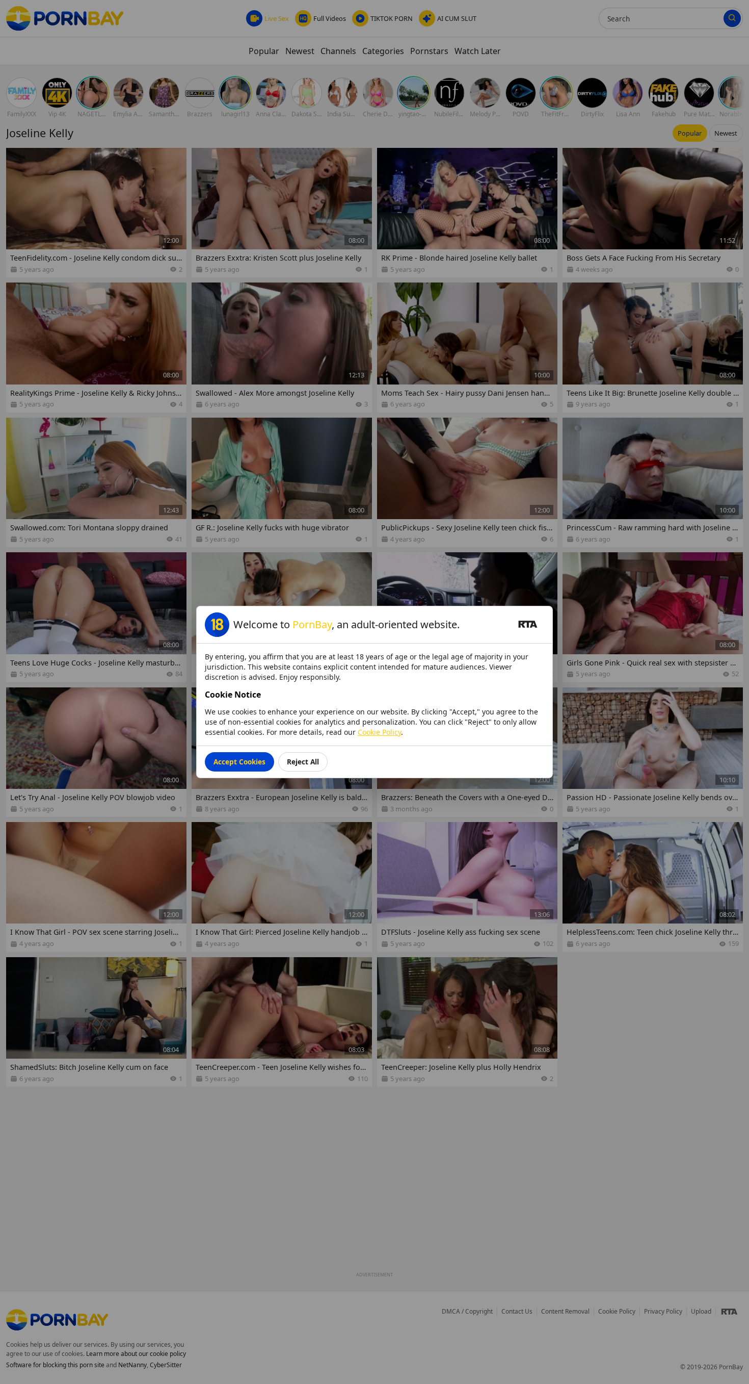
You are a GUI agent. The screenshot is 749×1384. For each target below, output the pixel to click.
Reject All (303, 761)
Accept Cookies (239, 761)
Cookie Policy (379, 732)
